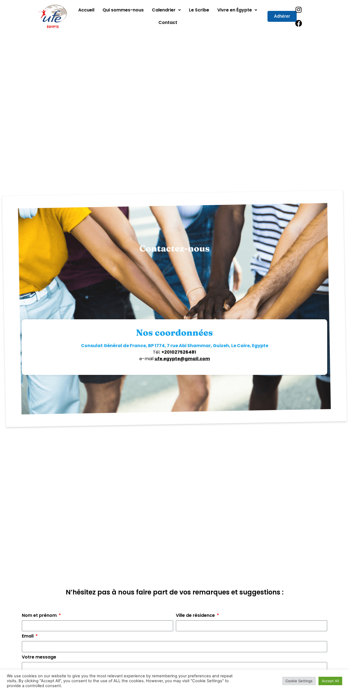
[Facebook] (298, 23)
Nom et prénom (40, 615)
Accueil (86, 10)
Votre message (39, 657)
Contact (167, 22)
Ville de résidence (196, 615)
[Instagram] (298, 9)
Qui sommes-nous (123, 10)
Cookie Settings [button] (298, 681)
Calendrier (164, 10)
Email (28, 636)
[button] (166, 10)
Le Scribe (199, 10)
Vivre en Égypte (234, 10)
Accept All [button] (330, 681)
